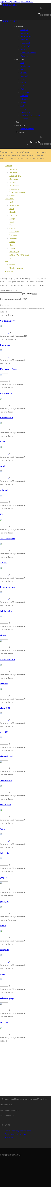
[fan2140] (4, 1034)
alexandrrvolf (6, 756)
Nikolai (3, 562)
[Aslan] (4, 454)
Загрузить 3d (35, 142)
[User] (4, 526)
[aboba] (4, 647)
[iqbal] (4, 478)
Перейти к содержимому (10, 2)
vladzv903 (5, 708)
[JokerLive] (4, 865)
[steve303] (4, 744)
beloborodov (6, 611)
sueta (2, 974)
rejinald (4, 490)
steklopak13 (6, 393)
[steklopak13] (4, 405)
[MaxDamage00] (4, 550)
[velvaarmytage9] (4, 1010)
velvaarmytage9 (8, 998)
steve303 (4, 732)
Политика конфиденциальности (18, 1131)
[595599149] (4, 817)
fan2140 (4, 1022)
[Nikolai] (4, 575)
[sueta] (4, 986)
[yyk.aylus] (4, 913)
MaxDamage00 (7, 538)
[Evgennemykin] (4, 599)
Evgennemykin (7, 587)
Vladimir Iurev (7, 321)
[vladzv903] (4, 720)
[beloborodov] (4, 623)
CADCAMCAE (7, 659)
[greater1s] (4, 962)
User (2, 514)
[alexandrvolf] (4, 792)
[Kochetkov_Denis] (4, 381)
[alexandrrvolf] (4, 768)
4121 (2, 829)
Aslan (3, 441)
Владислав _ (6, 345)
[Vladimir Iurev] (4, 333)
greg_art (4, 877)
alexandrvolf (6, 780)
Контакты (9, 1137)
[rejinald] (4, 502)
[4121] (4, 841)
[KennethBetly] (4, 429)
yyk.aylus (4, 901)
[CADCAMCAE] (4, 671)
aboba (3, 635)
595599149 (5, 804)
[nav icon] (39, 13)
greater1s (4, 950)
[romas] (4, 938)
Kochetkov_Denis (8, 369)
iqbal (2, 466)
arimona (4, 683)
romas (3, 925)
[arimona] (4, 696)
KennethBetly (6, 417)
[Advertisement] (25, 1070)
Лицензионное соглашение (16, 1134)
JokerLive (5, 853)
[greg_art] (4, 889)
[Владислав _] (4, 357)
